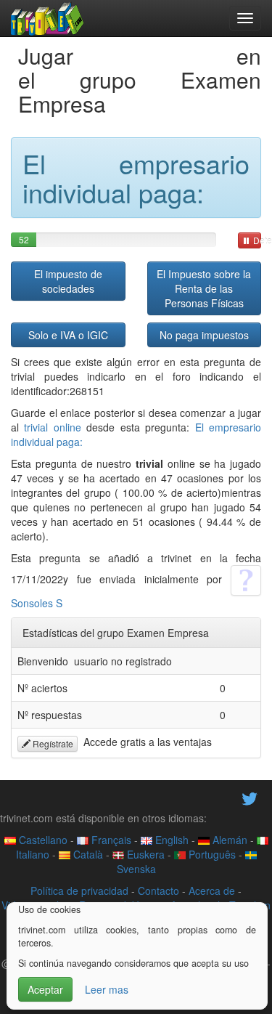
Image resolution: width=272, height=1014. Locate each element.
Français (109, 839)
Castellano (41, 839)
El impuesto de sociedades (68, 281)
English (170, 839)
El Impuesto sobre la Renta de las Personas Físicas (204, 288)
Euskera (144, 854)
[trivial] (47, 18)
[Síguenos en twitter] (249, 797)
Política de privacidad (79, 890)
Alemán (228, 839)
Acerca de (212, 890)
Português (211, 854)
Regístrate (51, 743)
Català (86, 854)
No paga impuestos (204, 335)
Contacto (158, 890)
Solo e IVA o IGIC (68, 335)
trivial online (52, 427)
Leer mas (106, 989)
